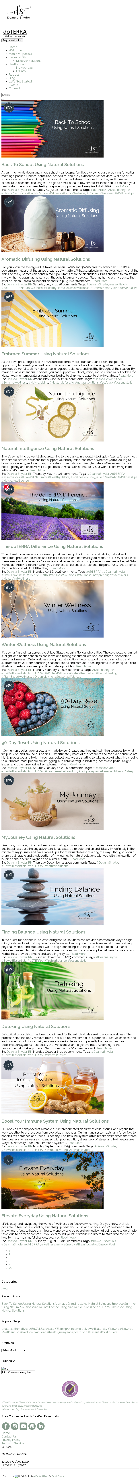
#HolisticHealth (37, 575)
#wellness (48, 1244)
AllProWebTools (40, 1476)
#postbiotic (79, 1332)
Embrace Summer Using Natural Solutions (45, 353)
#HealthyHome (54, 288)
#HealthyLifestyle (62, 382)
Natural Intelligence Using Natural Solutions (47, 448)
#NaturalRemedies (82, 673)
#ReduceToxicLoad (33, 1332)
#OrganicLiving (42, 676)
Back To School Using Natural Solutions (42, 164)
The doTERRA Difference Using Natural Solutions (52, 546)
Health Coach (18, 64)
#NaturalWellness (31, 288)
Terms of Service (12, 1443)
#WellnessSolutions (62, 575)
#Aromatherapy (101, 288)
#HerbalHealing (106, 673)
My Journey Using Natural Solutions (38, 837)
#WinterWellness (56, 673)
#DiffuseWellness (77, 288)
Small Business (59, 1476)
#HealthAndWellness (15, 578)
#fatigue (84, 771)
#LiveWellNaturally (34, 477)
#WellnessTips (125, 193)
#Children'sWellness (100, 193)
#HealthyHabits (58, 477)
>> (10, 1268)
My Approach (25, 67)
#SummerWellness (14, 382)
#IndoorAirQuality (125, 288)
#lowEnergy (99, 1244)
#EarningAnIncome (68, 1328)
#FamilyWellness (73, 193)
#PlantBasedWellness (16, 676)
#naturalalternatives (14, 1328)
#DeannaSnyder (119, 189)
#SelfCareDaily (106, 477)
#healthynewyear (59, 1332)
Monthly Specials (20, 54)
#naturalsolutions (87, 382)
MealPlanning (10, 1332)
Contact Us (9, 1436)
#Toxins (61, 1055)
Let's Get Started (20, 81)
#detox (50, 1055)
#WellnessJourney (83, 477)
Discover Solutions (28, 60)
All (4, 1289)
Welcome (15, 50)
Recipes (14, 74)
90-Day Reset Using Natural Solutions (40, 742)
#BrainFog (70, 771)
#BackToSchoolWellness (44, 193)
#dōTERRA (99, 189)
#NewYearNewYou (120, 1328)
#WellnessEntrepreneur (92, 575)
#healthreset (53, 771)
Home (13, 47)
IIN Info (21, 71)
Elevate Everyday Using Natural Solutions (44, 1215)
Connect (14, 88)
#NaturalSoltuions (13, 193)
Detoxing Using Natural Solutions (35, 1026)
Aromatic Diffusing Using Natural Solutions (45, 259)
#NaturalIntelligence (15, 480)
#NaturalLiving (38, 382)
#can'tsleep (126, 771)
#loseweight (108, 771)
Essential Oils (18, 57)
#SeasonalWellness (67, 676)
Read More (121, 186)
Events (13, 85)
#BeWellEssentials (13, 673)
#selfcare (106, 382)
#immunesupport (81, 1150)
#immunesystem (56, 1150)
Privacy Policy (10, 1440)
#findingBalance (56, 960)
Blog (12, 78)
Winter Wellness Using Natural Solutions (43, 644)
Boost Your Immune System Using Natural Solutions (55, 1121)
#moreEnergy (65, 1244)
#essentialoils (118, 284)
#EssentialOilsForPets (102, 1332)
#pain (95, 771)
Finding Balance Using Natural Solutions (43, 932)
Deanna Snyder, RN (19, 189)
